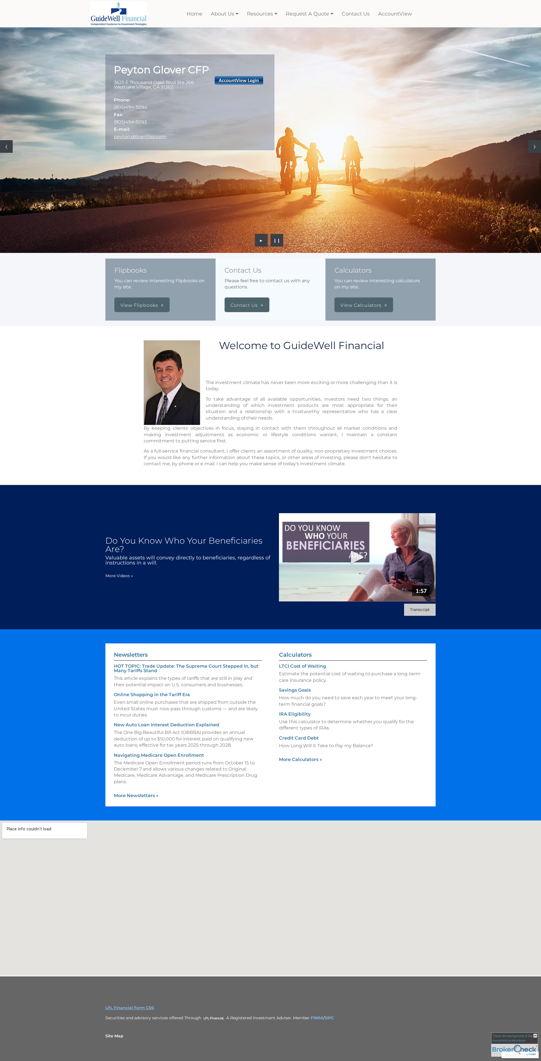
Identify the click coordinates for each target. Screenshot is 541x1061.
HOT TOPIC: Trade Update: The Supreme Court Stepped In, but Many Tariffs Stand (186, 668)
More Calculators (300, 759)
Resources (260, 14)
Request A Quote (307, 14)
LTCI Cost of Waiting (302, 666)
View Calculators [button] (361, 305)
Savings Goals (295, 690)
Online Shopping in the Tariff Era (152, 694)
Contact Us (356, 14)
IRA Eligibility (295, 714)
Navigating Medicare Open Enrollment (159, 755)
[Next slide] (534, 146)
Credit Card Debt (299, 738)
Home (194, 14)
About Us (222, 14)
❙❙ (277, 240)
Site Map (114, 1035)
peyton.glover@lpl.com (140, 136)
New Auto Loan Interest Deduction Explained (166, 724)
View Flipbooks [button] (139, 305)
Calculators (295, 654)
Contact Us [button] (244, 305)
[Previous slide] (6, 146)
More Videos (119, 576)
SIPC (329, 1017)
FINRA (317, 1017)
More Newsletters (136, 795)
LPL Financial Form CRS (129, 1007)
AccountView (395, 14)
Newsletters (131, 654)
